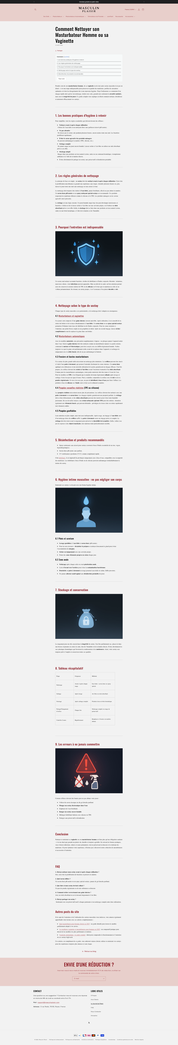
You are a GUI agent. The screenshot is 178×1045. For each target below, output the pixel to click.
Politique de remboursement (56, 1039)
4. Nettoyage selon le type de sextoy (68, 70)
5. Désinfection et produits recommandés (70, 74)
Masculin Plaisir (43, 1039)
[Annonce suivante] (144, 2)
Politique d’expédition (101, 1039)
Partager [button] (60, 50)
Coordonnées (111, 1039)
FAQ (92, 1007)
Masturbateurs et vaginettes (71, 315)
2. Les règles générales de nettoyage (68, 63)
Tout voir (61, 78)
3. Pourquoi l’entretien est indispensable (69, 67)
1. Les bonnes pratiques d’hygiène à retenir (70, 60)
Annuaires (94, 1015)
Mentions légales (139, 1039)
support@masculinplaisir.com (48, 1002)
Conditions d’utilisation (88, 1039)
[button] (35, 10)
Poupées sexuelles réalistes (71, 387)
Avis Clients (94, 999)
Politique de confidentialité (73, 1039)
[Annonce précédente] (34, 2)
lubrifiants (62, 458)
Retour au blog (90, 951)
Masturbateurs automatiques (72, 336)
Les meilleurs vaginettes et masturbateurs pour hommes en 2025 (79, 929)
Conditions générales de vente (125, 1039)
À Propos (94, 995)
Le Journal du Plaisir (97, 1003)
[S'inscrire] (104, 978)
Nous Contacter (96, 1011)
